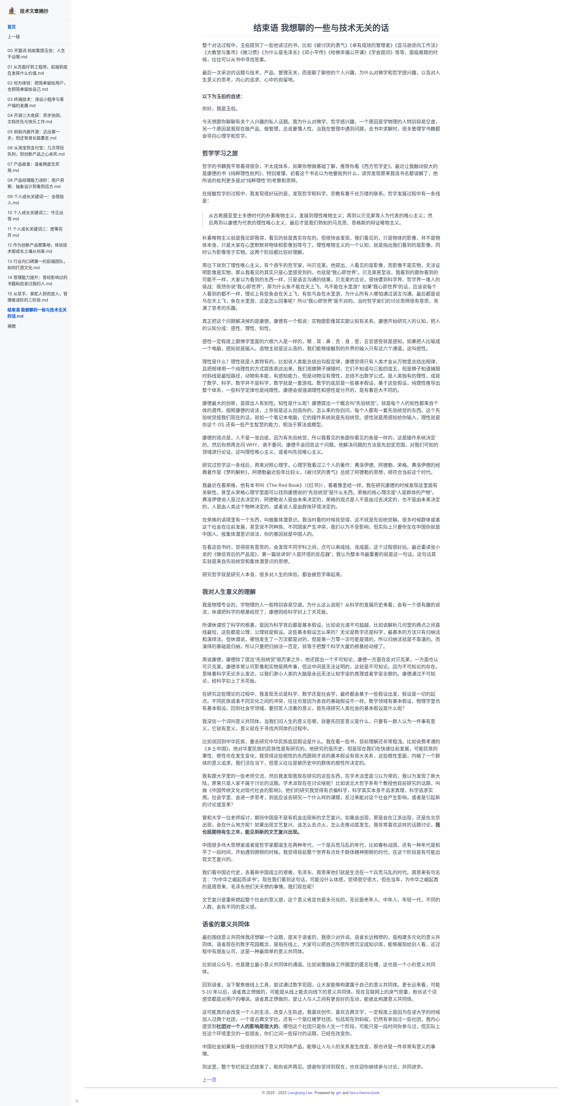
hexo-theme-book (364, 1093)
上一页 (209, 1080)
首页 (11, 26)
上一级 (13, 36)
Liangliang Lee (300, 1093)
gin (338, 1093)
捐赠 (11, 326)
